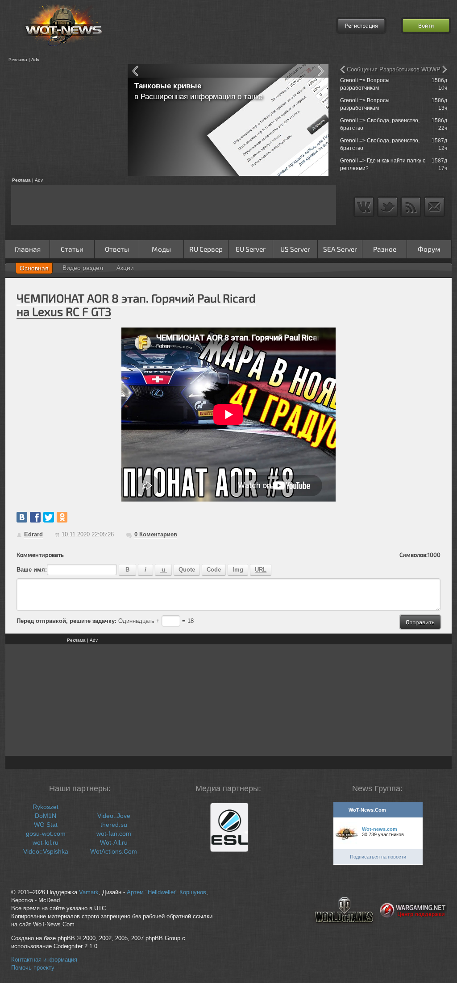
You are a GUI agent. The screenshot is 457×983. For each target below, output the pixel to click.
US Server (295, 249)
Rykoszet (45, 806)
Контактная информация (44, 960)
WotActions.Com (113, 851)
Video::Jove (113, 815)
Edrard (33, 534)
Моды (161, 249)
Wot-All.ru (114, 842)
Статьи (72, 249)
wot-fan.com (113, 833)
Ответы (117, 249)
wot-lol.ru (45, 842)
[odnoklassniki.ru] (62, 517)
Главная (28, 249)
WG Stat (46, 824)
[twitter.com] (48, 517)
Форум (429, 249)
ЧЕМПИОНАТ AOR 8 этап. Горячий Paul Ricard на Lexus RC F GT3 (136, 304)
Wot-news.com (379, 829)
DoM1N (45, 815)
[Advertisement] (63, 120)
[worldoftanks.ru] (344, 930)
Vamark (89, 892)
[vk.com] (22, 517)
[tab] (34, 268)
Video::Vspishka (45, 851)
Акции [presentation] (125, 267)
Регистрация (361, 25)
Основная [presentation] (34, 268)
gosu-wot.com (46, 833)
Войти (426, 25)
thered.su (113, 824)
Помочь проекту (32, 968)
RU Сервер (206, 249)
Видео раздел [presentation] (82, 267)
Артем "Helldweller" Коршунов (166, 892)
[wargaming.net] (413, 930)
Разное (384, 249)
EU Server (251, 249)
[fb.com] (35, 517)
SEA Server (340, 249)
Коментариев (155, 534)
